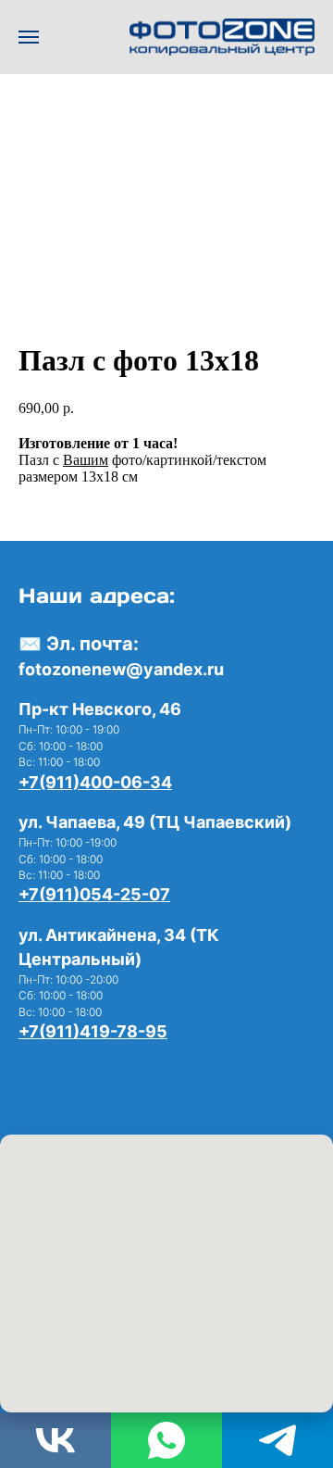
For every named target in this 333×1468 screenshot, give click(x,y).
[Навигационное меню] (28, 37)
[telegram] (100, 1089)
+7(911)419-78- (81, 1031)
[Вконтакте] (33, 1089)
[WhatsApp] (66, 1089)
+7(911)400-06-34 (95, 782)
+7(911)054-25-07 (94, 894)
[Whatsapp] (166, 1440)
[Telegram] (277, 1440)
